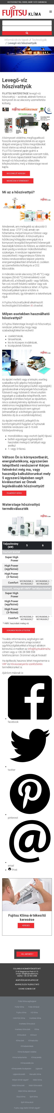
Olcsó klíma (20, 1097)
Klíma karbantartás (20, 1057)
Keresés (26, 926)
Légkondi (39, 1069)
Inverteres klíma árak (22, 1029)
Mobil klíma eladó (35, 1086)
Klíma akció (21, 1035)
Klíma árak (20, 1041)
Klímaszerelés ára (27, 1063)
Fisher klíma (19, 1007)
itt (32, 305)
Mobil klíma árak (18, 1086)
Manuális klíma (35, 1074)
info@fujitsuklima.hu (39, 648)
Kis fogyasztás (14, 2)
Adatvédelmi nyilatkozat (27, 980)
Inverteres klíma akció (27, 1024)
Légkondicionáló (19, 1074)
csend (24, 2)
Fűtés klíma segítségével (27, 1001)
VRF (4, 664)
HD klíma (34, 1013)
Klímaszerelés (36, 1057)
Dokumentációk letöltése (18, 630)
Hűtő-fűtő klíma (19, 1018)
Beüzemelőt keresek (16, 174)
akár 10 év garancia (37, 2)
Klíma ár (33, 1035)
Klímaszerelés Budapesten (21, 1069)
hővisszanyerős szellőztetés (26, 664)
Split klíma (34, 1097)
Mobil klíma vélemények (27, 1091)
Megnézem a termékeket (18, 181)
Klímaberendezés (27, 1046)
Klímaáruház (33, 1041)
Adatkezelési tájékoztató (27, 985)
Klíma (37, 1029)
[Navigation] (50, 11)
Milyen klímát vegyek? (20, 1080)
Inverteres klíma (35, 1018)
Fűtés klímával (33, 1007)
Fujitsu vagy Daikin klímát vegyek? (27, 1108)
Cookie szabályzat (27, 989)
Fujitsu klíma (21, 1013)
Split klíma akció (27, 1102)
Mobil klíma (37, 1080)
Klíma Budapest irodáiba (27, 1052)
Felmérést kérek (14, 493)
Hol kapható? (27, 954)
